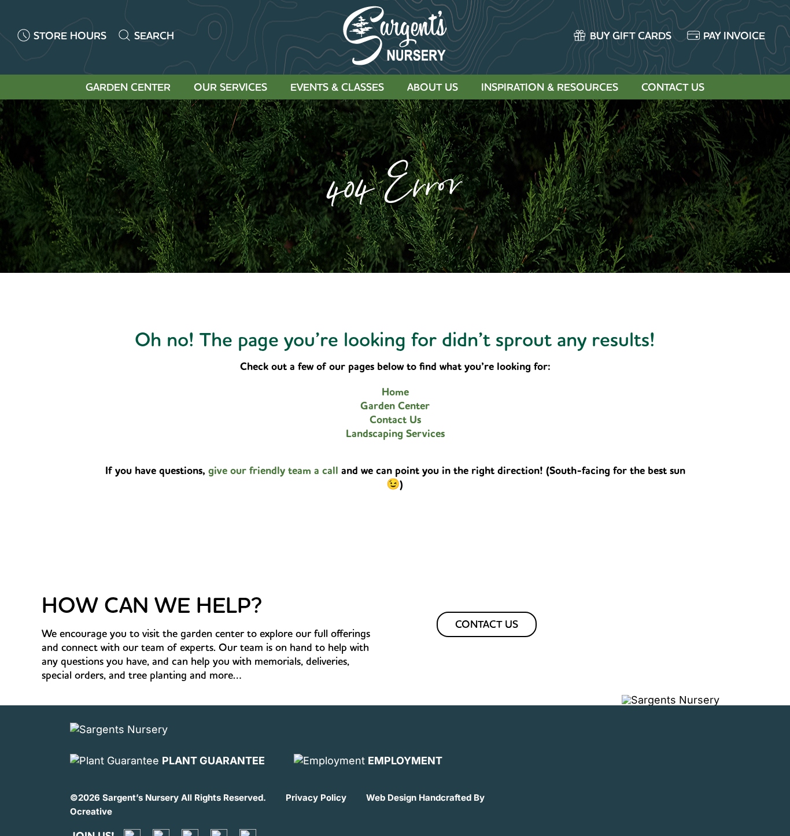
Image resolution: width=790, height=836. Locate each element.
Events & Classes (337, 87)
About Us (432, 87)
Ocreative (91, 811)
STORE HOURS (70, 35)
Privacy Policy (316, 797)
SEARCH (154, 35)
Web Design (391, 797)
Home (395, 392)
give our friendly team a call (274, 471)
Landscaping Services (395, 434)
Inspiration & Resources (549, 87)
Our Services (230, 87)
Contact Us (672, 87)
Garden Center (128, 87)
